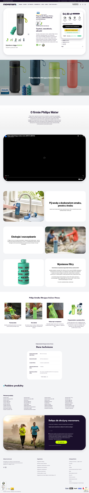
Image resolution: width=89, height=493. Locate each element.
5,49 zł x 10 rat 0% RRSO (67, 23)
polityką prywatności (55, 437)
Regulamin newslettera (42, 469)
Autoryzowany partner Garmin (75, 469)
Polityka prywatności (41, 471)
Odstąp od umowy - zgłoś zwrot (75, 461)
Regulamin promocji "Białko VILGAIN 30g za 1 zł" (46, 475)
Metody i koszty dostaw (42, 463)
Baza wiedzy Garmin (73, 473)
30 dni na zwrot (72, 477)
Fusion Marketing (18, 491)
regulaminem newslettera (67, 436)
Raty (64, 44)
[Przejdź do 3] (15, 40)
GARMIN (20, 4)
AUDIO (42, 4)
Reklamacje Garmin (73, 479)
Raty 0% (70, 475)
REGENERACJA (37, 4)
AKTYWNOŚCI (30, 4)
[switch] (3, 489)
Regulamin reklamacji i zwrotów (43, 465)
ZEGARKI (25, 4)
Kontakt (70, 463)
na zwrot (65, 40)
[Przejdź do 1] (7, 40)
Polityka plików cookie (41, 473)
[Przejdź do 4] (19, 40)
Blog (70, 471)
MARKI (46, 4)
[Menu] (5, 482)
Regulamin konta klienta (42, 467)
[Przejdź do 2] (11, 40)
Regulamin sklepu (40, 461)
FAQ (70, 465)
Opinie (70, 467)
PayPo (70, 481)
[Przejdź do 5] (24, 40)
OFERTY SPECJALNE (53, 4)
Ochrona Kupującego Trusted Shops (76, 483)
